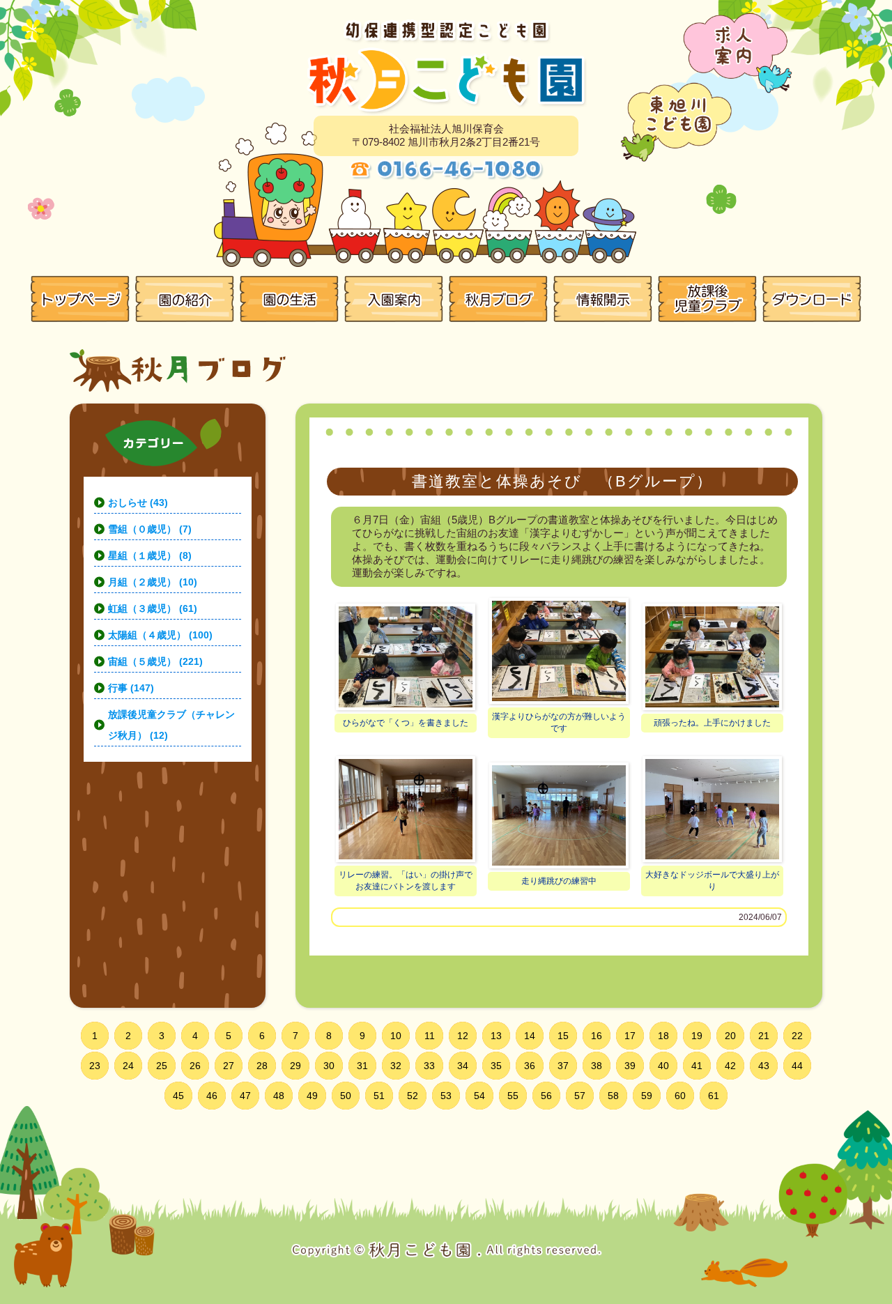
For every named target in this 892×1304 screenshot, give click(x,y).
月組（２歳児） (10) (152, 582)
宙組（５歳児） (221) (155, 661)
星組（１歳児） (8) (150, 555)
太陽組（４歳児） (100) (160, 635)
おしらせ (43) (138, 502)
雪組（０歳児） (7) (150, 529)
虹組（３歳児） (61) (152, 608)
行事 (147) (131, 687)
